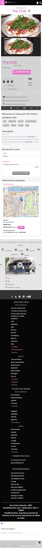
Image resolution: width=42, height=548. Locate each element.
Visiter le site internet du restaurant (16, 97)
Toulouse (14, 341)
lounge (13, 441)
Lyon (12, 321)
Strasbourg (15, 335)
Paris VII (20, 121)
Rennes (13, 330)
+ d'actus (14, 352)
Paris (19, 65)
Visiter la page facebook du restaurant (17, 101)
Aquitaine (14, 368)
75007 (15, 65)
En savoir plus (15, 546)
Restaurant (12, 121)
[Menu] (2, 2)
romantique (15, 395)
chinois (13, 417)
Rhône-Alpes (15, 371)
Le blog (13, 481)
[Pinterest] (19, 297)
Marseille (14, 324)
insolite (13, 400)
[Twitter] (16, 297)
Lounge (20, 125)
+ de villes (14, 347)
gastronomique (16, 398)
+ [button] (6, 188)
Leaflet (19, 216)
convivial (14, 449)
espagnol (14, 411)
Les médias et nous (17, 479)
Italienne (11, 85)
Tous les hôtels (16, 359)
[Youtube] (28, 297)
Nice (12, 344)
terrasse (14, 403)
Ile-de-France (7, 68)
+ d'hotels (14, 382)
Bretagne (14, 373)
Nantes (13, 333)
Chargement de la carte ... (20, 201)
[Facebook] (12, 297)
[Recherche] (40, 3)
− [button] (6, 192)
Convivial (6, 125)
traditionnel (15, 443)
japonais (14, 420)
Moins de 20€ (12, 89)
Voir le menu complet (21, 173)
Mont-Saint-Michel (17, 362)
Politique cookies (17, 496)
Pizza (27, 125)
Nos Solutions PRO (17, 476)
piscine (13, 438)
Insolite (13, 125)
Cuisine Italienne (31, 121)
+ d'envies (14, 406)
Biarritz (13, 338)
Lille (12, 327)
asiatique (14, 414)
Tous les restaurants (18, 308)
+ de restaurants (17, 350)
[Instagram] (24, 297)
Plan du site (15, 484)
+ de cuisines (15, 422)
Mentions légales (17, 487)
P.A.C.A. (13, 376)
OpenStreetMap (27, 216)
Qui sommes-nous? (17, 473)
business (14, 435)
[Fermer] (39, 542)
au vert (13, 446)
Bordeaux (14, 319)
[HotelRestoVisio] (11, 3)
